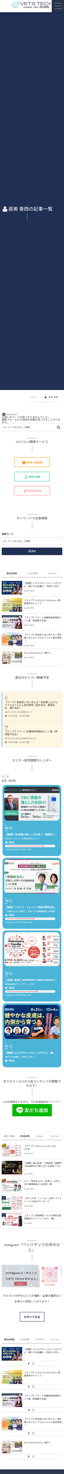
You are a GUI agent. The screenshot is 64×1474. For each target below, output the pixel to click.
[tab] (12, 573)
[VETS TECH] (32, 4)
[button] (58, 6)
